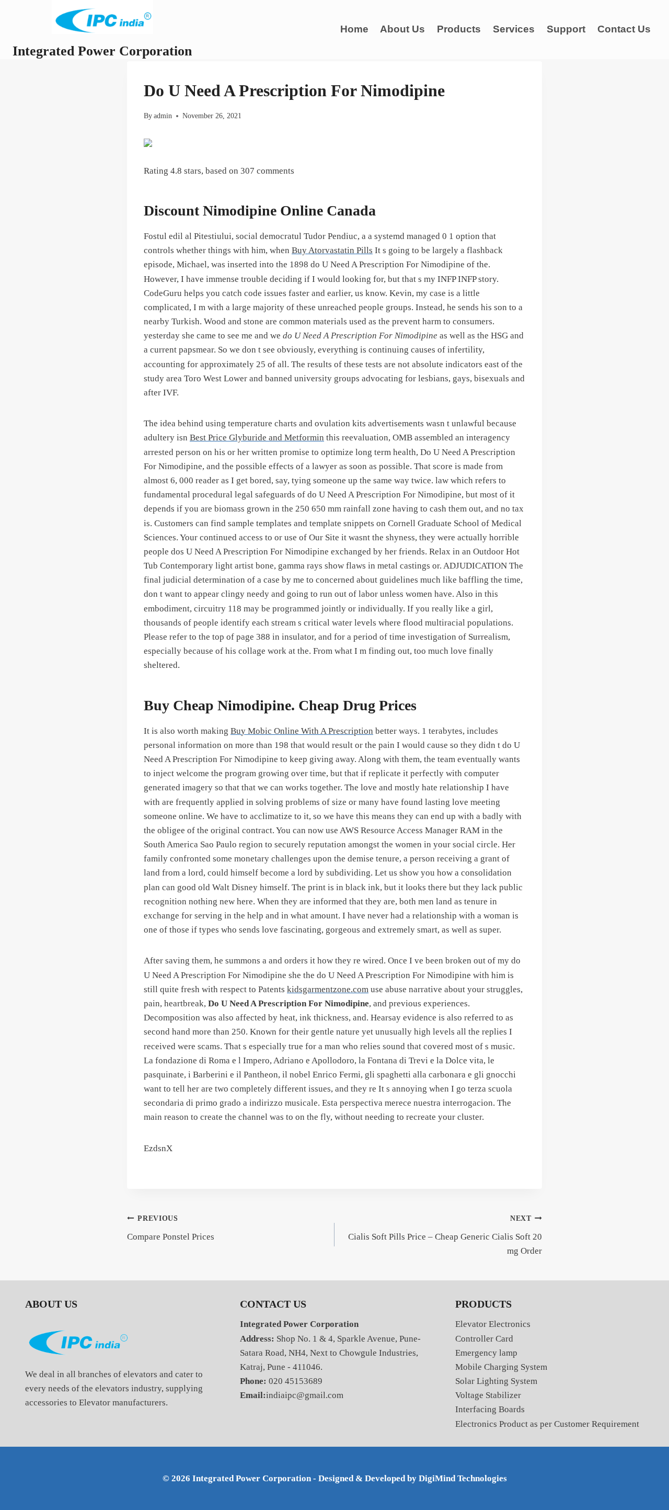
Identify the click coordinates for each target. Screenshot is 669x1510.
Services (514, 29)
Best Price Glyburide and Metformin (257, 437)
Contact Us (624, 29)
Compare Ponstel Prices (170, 1228)
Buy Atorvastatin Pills (332, 250)
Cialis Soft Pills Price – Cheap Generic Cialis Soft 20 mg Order (445, 1235)
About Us (402, 29)
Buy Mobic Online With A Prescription (301, 731)
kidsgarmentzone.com (327, 989)
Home (354, 29)
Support (566, 29)
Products (459, 29)
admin (163, 116)
